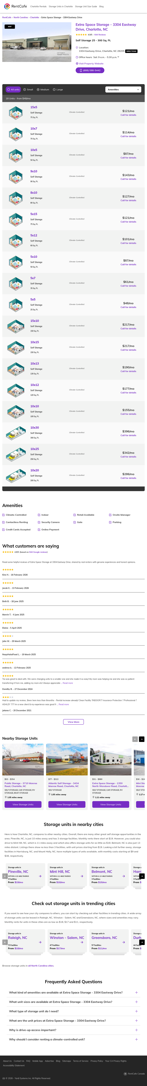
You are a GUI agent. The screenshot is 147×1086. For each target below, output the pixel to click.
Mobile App (37, 1061)
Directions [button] (131, 51)
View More (73, 721)
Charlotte (34, 17)
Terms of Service (80, 1061)
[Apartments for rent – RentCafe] (15, 6)
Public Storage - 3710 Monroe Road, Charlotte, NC (21, 785)
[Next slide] (67, 42)
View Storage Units (23, 804)
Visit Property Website (91, 63)
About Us (7, 1061)
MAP (9, 27)
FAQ (28, 1061)
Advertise (49, 1061)
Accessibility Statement (14, 1065)
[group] (13, 89)
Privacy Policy (97, 1061)
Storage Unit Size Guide (86, 6)
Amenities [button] (113, 89)
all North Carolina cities (41, 965)
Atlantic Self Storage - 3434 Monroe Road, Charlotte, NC (63, 785)
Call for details (128, 114)
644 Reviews (100, 34)
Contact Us (19, 1061)
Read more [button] (68, 683)
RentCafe (6, 17)
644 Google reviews (38, 552)
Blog (101, 6)
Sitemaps (66, 1061)
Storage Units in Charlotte (61, 6)
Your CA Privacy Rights (115, 1061)
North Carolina (21, 17)
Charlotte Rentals (38, 6)
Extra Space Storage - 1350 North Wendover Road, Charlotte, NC (110, 785)
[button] (90, 70)
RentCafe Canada (136, 1073)
